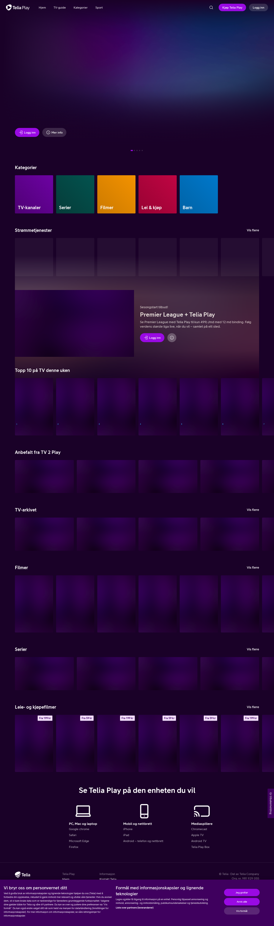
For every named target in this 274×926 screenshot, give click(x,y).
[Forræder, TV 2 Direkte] (116, 406)
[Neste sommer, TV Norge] (34, 406)
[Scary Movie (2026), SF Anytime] (157, 743)
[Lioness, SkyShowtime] (167, 673)
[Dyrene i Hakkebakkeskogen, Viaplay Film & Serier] (157, 603)
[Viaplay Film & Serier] (157, 257)
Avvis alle (242, 901)
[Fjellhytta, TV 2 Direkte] (240, 406)
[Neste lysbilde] (266, 77)
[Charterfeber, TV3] (44, 534)
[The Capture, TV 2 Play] (44, 476)
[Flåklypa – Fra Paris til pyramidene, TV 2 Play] (167, 476)
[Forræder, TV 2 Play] (106, 673)
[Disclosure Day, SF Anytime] (240, 743)
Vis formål (241, 910)
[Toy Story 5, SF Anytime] (116, 743)
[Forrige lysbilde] (7, 77)
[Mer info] (171, 337)
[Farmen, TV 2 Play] (229, 673)
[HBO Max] (199, 257)
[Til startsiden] (18, 7)
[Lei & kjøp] (157, 194)
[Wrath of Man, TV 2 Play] (199, 603)
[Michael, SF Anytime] (199, 743)
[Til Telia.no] (22, 875)
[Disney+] (75, 257)
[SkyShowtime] (240, 257)
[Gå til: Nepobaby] (137, 150)
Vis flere (253, 230)
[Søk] (211, 7)
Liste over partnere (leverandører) (134, 907)
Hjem (65, 879)
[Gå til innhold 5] (142, 150)
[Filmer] (116, 194)
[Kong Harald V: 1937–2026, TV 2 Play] (34, 603)
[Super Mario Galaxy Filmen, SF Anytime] (75, 743)
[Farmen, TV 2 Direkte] (157, 406)
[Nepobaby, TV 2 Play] (44, 673)
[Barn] (199, 194)
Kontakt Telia (108, 879)
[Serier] (75, 194)
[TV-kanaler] (34, 194)
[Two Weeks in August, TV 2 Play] (229, 476)
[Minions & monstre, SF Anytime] (34, 743)
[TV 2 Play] (116, 257)
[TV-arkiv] (34, 257)
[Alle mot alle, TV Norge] (75, 406)
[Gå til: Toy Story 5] (139, 150)
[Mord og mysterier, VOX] (199, 406)
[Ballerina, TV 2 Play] (106, 476)
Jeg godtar (242, 892)
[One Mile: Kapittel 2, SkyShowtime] (116, 603)
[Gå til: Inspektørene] (134, 150)
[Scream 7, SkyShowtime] (240, 603)
